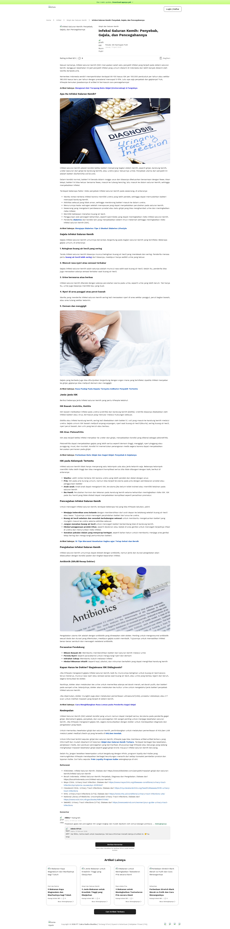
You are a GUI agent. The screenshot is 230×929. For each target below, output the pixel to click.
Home (48, 20)
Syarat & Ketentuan (119, 924)
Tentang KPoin (104, 924)
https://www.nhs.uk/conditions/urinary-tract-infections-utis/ (137, 794)
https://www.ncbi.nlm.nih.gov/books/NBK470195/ (86, 799)
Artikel (58, 20)
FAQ (145, 924)
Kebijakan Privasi (135, 924)
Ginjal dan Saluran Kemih (77, 20)
